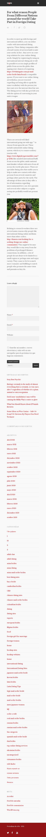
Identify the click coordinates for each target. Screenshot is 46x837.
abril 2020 (11, 495)
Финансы (10, 782)
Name (10, 315)
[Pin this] (24, 28)
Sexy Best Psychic (14, 380)
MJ (8, 709)
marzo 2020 (12, 499)
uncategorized (12, 755)
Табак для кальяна (13, 778)
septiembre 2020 (13, 472)
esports (10, 618)
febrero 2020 (12, 504)
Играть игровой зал (13, 769)
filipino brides (12, 627)
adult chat (11, 554)
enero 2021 (11, 454)
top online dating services (17, 746)
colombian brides (14, 604)
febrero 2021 (12, 449)
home (9, 646)
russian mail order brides (17, 727)
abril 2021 (11, 440)
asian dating (11, 568)
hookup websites (13, 655)
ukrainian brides (13, 750)
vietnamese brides (14, 759)
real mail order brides (16, 718)
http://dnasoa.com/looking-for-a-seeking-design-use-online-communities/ (20, 242)
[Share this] (14, 28)
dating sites (11, 614)
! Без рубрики (11, 531)
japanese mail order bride (17, 673)
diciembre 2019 (13, 513)
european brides (13, 623)
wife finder (11, 764)
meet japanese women (15, 705)
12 (8, 541)
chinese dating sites (14, 595)
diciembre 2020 (13, 458)
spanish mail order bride (17, 737)
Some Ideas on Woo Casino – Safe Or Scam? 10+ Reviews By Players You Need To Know (22, 414)
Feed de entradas (13, 801)
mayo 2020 (11, 490)
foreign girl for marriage (17, 636)
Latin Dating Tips (14, 686)
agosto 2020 (12, 476)
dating (9, 609)
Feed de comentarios (15, 805)
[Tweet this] (19, 28)
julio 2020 (11, 481)
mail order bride (13, 696)
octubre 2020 (12, 467)
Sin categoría (12, 732)
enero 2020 (11, 508)
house (9, 659)
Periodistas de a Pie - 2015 (15, 826)
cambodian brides (14, 586)
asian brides (11, 563)
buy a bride (11, 582)
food (9, 632)
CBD (8, 591)
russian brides (12, 723)
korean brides (12, 677)
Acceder (10, 796)
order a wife (12, 714)
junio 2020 (11, 485)
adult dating (11, 559)
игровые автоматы (13, 773)
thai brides (11, 741)
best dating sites (13, 577)
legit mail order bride (15, 691)
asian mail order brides (16, 573)
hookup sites (12, 650)
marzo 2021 (11, 444)
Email (10, 325)
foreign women (13, 641)
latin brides (11, 682)
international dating (15, 664)
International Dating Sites (17, 668)
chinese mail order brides (17, 600)
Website (10, 335)
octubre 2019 (12, 517)
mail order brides (14, 700)
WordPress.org (13, 810)
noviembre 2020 (13, 463)
